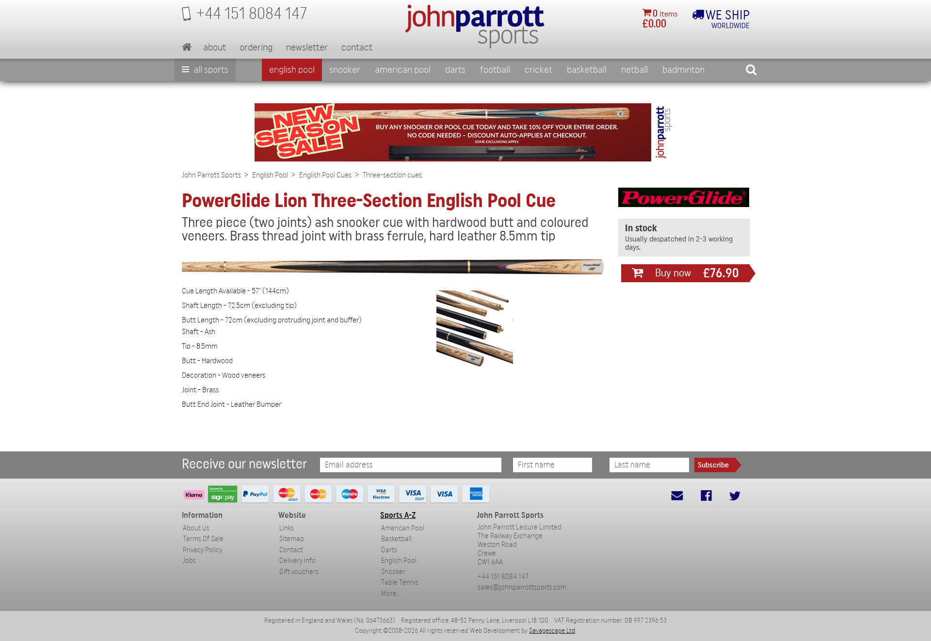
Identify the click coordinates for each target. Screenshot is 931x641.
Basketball (587, 70)
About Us (196, 528)
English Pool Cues (325, 175)
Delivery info (297, 560)
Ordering (256, 47)
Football (495, 70)
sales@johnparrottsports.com (522, 587)
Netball (634, 70)
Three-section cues (392, 175)
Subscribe (713, 465)
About (214, 47)
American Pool (403, 70)
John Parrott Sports (211, 175)
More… (391, 593)
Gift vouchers (299, 572)
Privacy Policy (202, 550)
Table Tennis (399, 582)
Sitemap (291, 539)
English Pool (270, 175)
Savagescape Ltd (552, 630)
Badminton (683, 70)
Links (286, 528)
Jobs (189, 560)
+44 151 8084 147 (503, 576)
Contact (356, 47)
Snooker (344, 70)
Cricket (538, 70)
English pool (292, 70)
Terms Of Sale (203, 539)
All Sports (210, 70)
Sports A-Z (398, 515)
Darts (455, 70)
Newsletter (307, 47)
